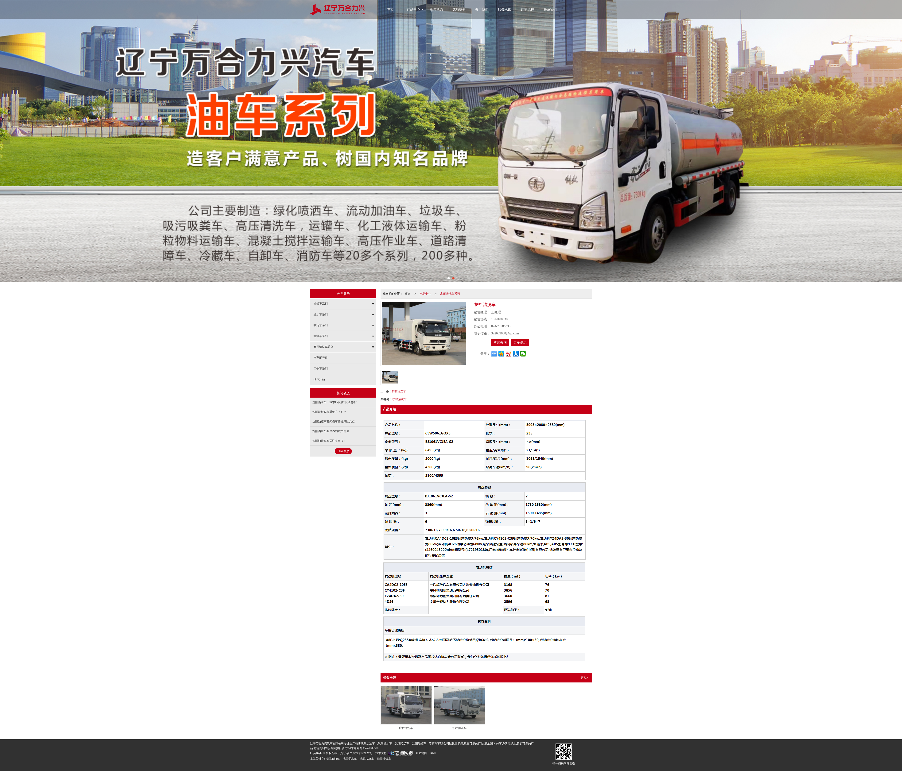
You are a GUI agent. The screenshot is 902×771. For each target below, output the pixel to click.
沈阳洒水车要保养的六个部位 (330, 431)
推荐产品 (319, 379)
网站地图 (421, 753)
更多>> (585, 677)
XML (433, 753)
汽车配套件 (321, 357)
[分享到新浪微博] (509, 353)
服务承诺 (504, 9)
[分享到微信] (523, 353)
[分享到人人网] (516, 353)
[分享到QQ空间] (501, 353)
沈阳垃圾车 (402, 743)
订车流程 (527, 9)
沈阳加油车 (368, 743)
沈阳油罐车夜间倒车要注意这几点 (333, 421)
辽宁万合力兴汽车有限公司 (355, 753)
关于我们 (481, 9)
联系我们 (550, 9)
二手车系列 (321, 368)
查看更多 (344, 451)
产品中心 (413, 9)
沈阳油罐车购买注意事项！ (329, 440)
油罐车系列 (321, 303)
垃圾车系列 (321, 336)
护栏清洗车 (399, 391)
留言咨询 (500, 342)
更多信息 (520, 342)
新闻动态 (436, 9)
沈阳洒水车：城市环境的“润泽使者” (334, 402)
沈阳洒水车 (385, 743)
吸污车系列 (321, 325)
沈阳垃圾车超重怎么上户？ (329, 412)
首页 (390, 9)
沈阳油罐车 (419, 743)
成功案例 (459, 9)
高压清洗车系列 (450, 293)
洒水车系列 (321, 314)
